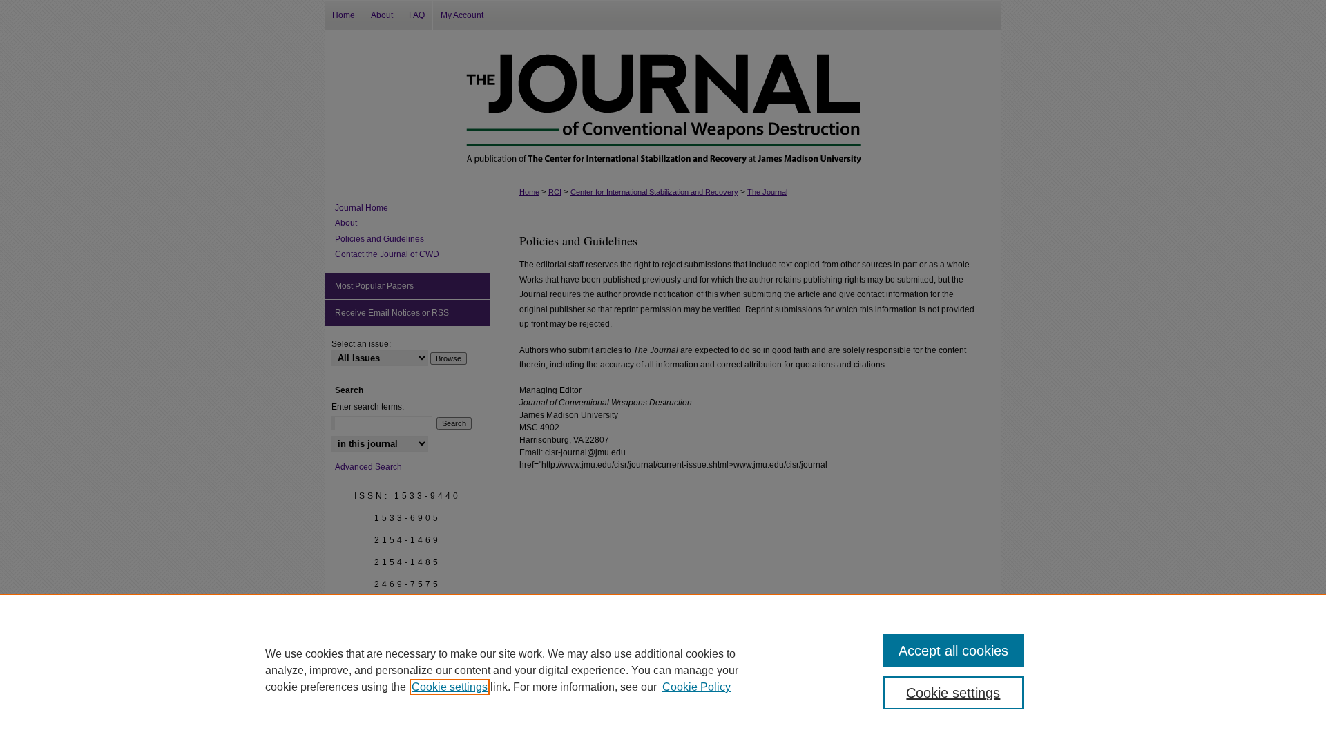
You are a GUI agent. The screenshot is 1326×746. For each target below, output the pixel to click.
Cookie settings (450, 687)
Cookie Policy (696, 687)
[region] (663, 670)
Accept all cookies (953, 650)
